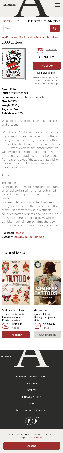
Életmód (39, 236)
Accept (31, 445)
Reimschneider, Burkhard (43, 37)
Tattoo (29, 236)
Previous (6, 287)
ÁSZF (31, 403)
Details (38, 437)
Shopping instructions (31, 376)
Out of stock (47, 334)
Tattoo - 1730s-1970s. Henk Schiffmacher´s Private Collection (13, 317)
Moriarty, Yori (41, 310)
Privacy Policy (31, 396)
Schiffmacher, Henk (14, 37)
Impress (31, 390)
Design (18, 236)
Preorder (47, 65)
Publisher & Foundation (44, 21)
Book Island (11, 21)
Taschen (19, 232)
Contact (31, 383)
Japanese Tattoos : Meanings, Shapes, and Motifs (45, 317)
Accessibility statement (32, 410)
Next (56, 287)
